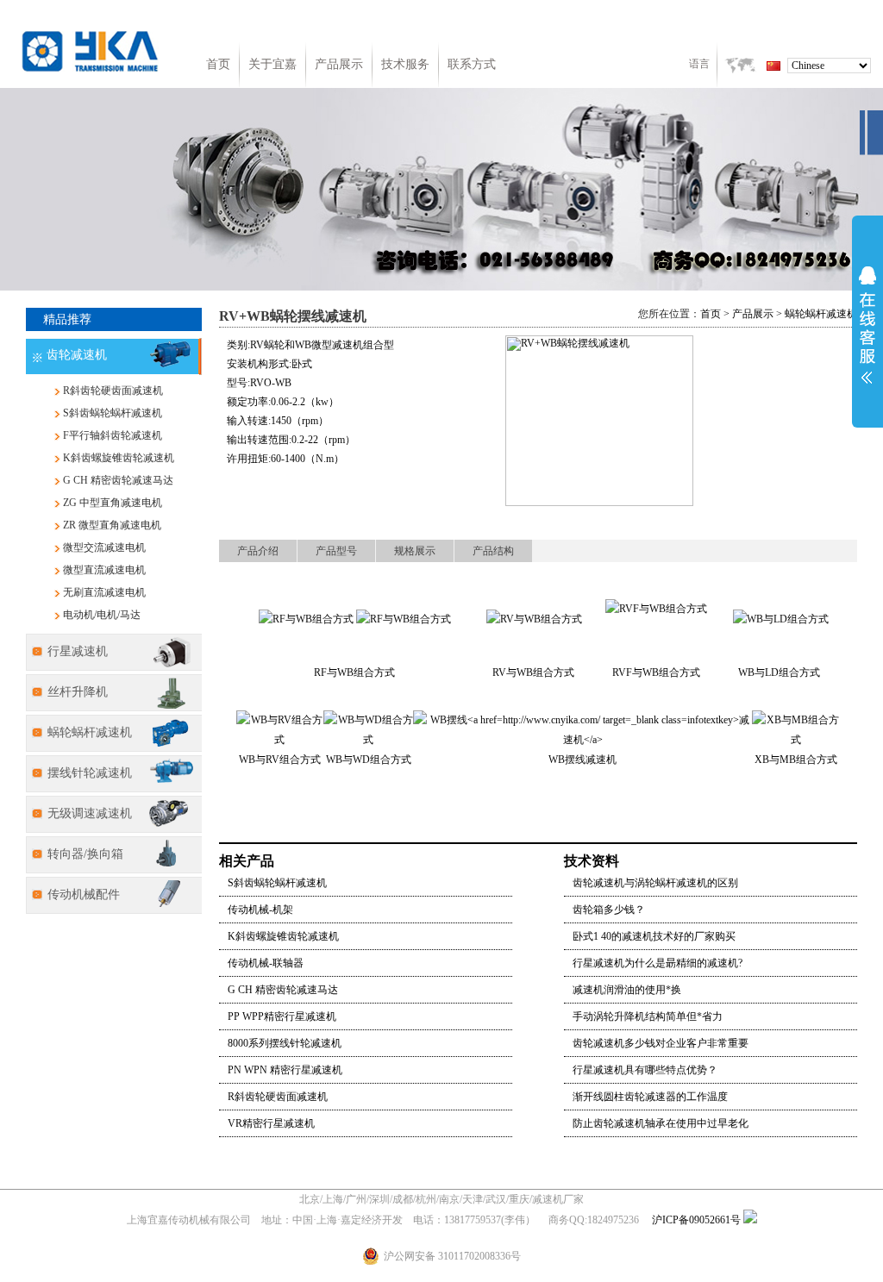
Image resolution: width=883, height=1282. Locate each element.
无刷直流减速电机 (104, 592)
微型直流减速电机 (104, 570)
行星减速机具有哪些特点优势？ (645, 1070)
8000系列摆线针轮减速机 (284, 1043)
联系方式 (472, 64)
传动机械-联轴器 (266, 963)
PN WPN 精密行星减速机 (285, 1070)
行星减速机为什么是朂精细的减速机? (657, 963)
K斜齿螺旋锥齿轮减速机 (118, 458)
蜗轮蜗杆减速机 (821, 314)
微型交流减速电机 (104, 547)
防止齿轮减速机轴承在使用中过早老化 (660, 1123)
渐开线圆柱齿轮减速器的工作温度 (650, 1097)
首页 (218, 64)
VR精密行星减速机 (271, 1123)
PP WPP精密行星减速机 (282, 1016)
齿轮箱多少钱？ (609, 910)
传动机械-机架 (260, 910)
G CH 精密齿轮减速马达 (118, 480)
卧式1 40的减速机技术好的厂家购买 (654, 936)
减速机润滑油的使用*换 (627, 990)
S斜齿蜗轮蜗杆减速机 (112, 413)
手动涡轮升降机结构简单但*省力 (648, 1016)
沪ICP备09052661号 (696, 1220)
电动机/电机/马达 (102, 615)
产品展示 (339, 64)
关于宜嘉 (272, 64)
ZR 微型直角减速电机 (112, 525)
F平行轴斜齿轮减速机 (112, 435)
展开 (867, 325)
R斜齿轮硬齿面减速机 (113, 391)
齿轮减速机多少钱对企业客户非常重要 (660, 1043)
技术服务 (405, 64)
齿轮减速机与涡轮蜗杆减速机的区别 (655, 883)
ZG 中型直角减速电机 (112, 503)
